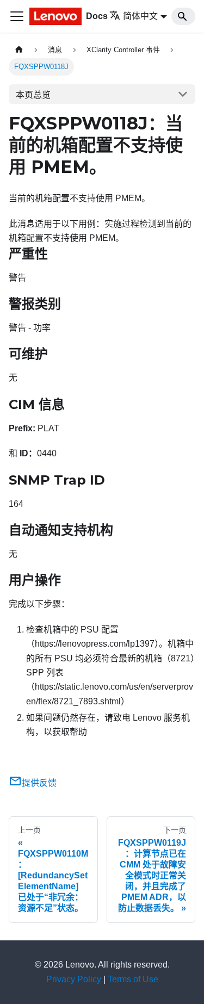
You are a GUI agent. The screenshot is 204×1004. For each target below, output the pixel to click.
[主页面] (19, 49)
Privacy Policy (73, 979)
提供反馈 (39, 783)
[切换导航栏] (17, 16)
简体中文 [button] (140, 16)
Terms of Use (133, 979)
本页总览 (33, 95)
